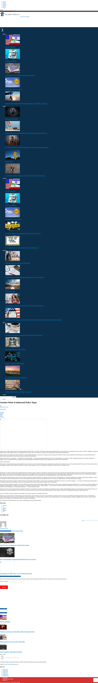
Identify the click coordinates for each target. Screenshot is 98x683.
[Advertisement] (24, 22)
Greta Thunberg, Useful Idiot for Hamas (11, 652)
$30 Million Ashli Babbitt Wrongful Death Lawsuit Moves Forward (23, 335)
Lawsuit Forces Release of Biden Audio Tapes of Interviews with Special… (25, 175)
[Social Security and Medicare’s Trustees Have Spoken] (12, 72)
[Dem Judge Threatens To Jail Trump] (12, 346)
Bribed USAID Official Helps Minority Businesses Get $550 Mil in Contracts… (26, 103)
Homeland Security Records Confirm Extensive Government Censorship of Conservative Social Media (33, 320)
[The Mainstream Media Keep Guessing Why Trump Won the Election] (12, 303)
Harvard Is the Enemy (11, 119)
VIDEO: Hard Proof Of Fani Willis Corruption (18, 392)
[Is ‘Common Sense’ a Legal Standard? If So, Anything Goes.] (12, 245)
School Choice (9, 161)
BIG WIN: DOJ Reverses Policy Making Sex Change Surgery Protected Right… (27, 147)
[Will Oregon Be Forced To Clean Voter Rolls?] (12, 260)
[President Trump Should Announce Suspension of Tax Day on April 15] (12, 274)
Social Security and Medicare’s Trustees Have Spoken (20, 75)
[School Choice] (12, 159)
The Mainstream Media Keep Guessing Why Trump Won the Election (24, 305)
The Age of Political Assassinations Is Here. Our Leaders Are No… (23, 233)
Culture (4, 2)
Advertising (5, 677)
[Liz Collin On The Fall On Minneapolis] (12, 375)
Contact (4, 7)
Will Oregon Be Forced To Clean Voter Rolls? (17, 263)
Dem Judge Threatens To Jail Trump (15, 349)
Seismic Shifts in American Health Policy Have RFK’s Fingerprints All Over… (26, 133)
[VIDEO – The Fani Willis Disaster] (12, 361)
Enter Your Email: (4, 581)
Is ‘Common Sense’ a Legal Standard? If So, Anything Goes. (21, 247)
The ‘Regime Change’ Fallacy (13, 89)
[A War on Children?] (12, 58)
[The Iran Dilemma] (12, 44)
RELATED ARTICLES (5, 531)
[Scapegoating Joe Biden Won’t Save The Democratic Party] (7, 571)
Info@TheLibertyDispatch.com (11, 664)
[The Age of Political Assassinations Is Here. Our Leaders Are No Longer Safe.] (12, 231)
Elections (5, 5)
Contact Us (5, 680)
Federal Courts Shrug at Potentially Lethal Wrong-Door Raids (17, 631)
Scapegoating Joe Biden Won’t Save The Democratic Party (16, 573)
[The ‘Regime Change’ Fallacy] (12, 86)
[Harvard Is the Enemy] (12, 116)
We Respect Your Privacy (8, 678)
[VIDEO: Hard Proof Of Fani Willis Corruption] (14, 389)
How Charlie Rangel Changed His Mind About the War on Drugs (18, 559)
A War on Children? (11, 61)
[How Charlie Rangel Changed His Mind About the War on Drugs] (7, 556)
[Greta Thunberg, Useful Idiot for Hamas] (3, 649)
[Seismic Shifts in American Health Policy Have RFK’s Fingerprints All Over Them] (12, 130)
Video (4, 6)
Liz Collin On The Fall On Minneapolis (16, 377)
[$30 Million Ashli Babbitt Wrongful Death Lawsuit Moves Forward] (12, 332)
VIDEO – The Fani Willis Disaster (14, 363)
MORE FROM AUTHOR (17, 531)
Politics (4, 1)
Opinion (4, 4)
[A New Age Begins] (12, 288)
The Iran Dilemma (10, 47)
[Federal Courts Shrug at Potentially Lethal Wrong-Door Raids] (3, 629)
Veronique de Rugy (4, 406)
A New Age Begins (10, 291)
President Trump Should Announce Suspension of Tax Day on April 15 (24, 277)
